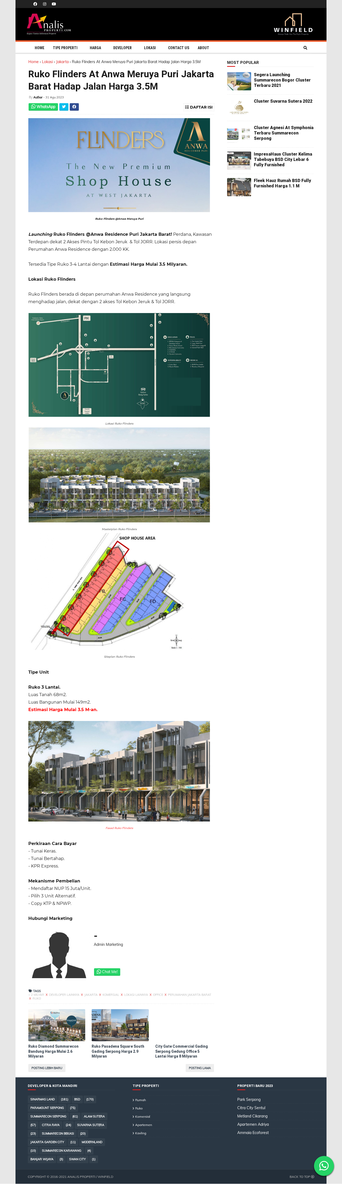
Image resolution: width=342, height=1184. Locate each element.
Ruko (37, 998)
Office (158, 995)
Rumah (140, 1100)
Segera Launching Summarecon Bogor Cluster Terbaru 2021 (282, 80)
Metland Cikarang (252, 1116)
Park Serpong (249, 1099)
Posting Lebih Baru (47, 1068)
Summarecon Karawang (61, 1150)
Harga (95, 48)
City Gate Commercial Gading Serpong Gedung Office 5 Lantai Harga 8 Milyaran (181, 1051)
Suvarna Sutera (90, 1125)
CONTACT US (178, 48)
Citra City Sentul (251, 1107)
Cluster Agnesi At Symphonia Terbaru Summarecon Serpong (283, 133)
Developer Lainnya (64, 995)
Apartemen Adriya (253, 1124)
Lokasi (150, 48)
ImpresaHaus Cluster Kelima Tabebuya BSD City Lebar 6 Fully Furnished (283, 159)
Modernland (92, 1142)
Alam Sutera (94, 1116)
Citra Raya (51, 1125)
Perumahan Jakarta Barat (189, 995)
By (31, 97)
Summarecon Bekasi (58, 1133)
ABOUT (203, 48)
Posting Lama (200, 1068)
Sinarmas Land (42, 1099)
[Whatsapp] (324, 1166)
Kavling (140, 1133)
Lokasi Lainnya (136, 995)
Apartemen (143, 1125)
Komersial (111, 995)
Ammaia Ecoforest (253, 1132)
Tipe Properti (65, 48)
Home (39, 48)
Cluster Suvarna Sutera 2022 (283, 101)
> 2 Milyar (36, 995)
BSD (77, 1099)
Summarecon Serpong (48, 1116)
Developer (122, 48)
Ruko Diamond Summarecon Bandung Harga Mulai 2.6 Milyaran (53, 1051)
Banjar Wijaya (41, 1159)
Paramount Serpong (47, 1108)
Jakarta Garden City (47, 1142)
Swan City (77, 1159)
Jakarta (63, 61)
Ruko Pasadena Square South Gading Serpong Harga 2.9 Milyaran (118, 1051)
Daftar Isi (201, 107)
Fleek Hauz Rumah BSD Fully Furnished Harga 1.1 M (282, 183)
